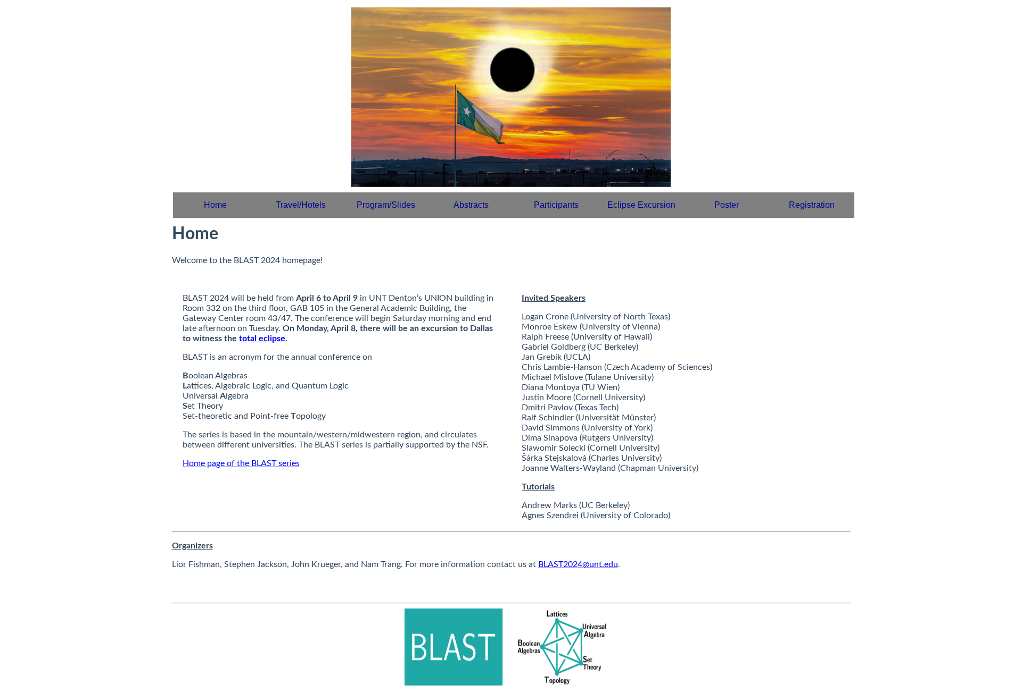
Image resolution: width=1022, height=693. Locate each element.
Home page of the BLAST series (241, 463)
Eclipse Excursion (641, 204)
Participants (556, 204)
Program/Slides (386, 204)
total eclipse (262, 338)
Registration (812, 204)
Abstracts (471, 204)
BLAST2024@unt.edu (578, 564)
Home (215, 204)
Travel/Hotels (301, 204)
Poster (726, 204)
